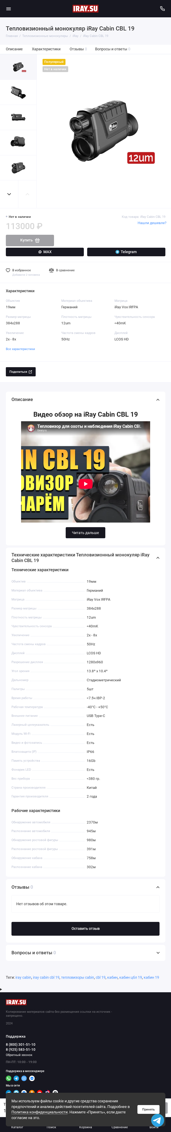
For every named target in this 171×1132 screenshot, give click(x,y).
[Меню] (8, 8)
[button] (9, 194)
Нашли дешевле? (152, 223)
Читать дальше (85, 532)
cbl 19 (101, 977)
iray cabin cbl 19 (46, 977)
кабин (112, 977)
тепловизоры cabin (77, 977)
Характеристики (46, 49)
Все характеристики (20, 349)
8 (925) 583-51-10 (20, 1050)
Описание (14, 49)
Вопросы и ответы (113, 49)
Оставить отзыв (86, 928)
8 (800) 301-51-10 (20, 1045)
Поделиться (18, 372)
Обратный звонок (19, 1055)
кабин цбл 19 (130, 977)
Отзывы (78, 49)
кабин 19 (151, 977)
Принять (148, 1109)
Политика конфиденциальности (39, 1112)
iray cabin (23, 977)
